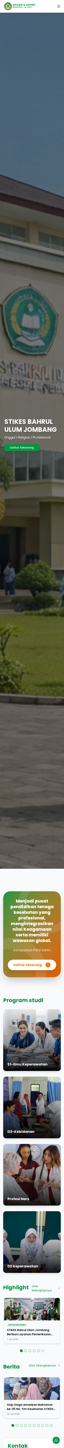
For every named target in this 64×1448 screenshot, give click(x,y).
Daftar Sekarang (28, 965)
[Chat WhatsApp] (56, 1440)
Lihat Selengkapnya (42, 1288)
